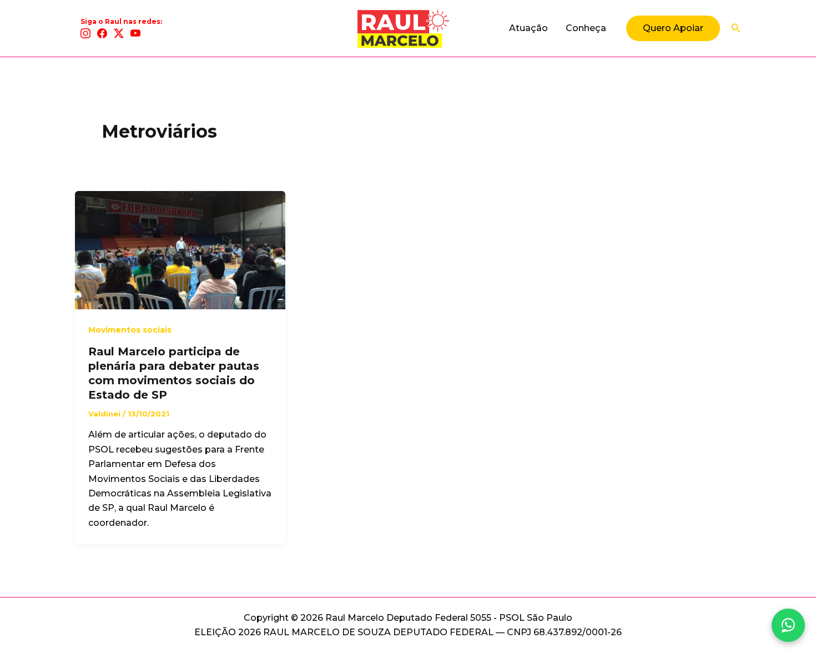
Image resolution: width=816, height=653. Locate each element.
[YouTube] (135, 33)
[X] (119, 33)
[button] (673, 28)
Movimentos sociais (130, 330)
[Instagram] (85, 33)
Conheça (586, 28)
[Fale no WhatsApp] (788, 625)
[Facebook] (102, 33)
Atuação (528, 28)
